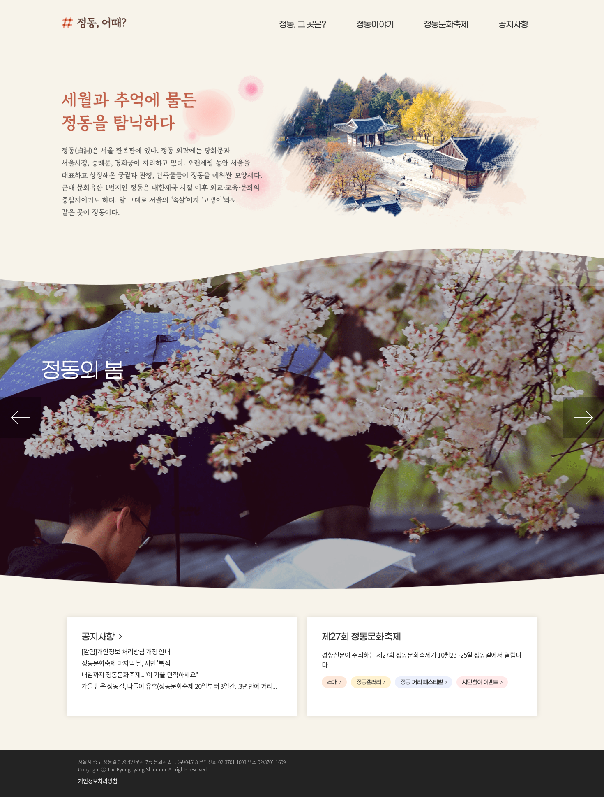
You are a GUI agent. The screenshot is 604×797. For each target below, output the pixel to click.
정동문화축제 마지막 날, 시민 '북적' (126, 663)
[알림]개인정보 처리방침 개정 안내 (126, 652)
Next (583, 417)
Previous (20, 417)
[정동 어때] (111, 22)
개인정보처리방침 (98, 781)
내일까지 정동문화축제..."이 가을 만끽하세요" (139, 675)
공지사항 (97, 637)
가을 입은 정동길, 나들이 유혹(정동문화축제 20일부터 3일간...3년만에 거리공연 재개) (182, 686)
